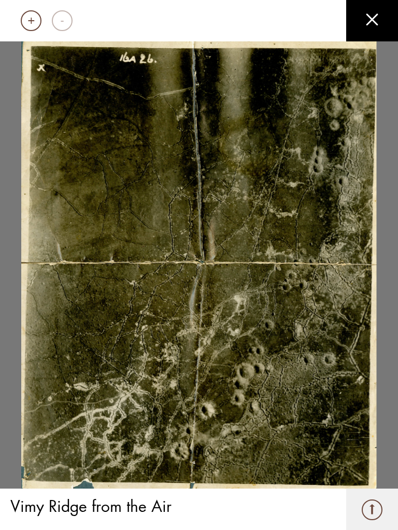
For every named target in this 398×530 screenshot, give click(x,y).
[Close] (372, 20)
